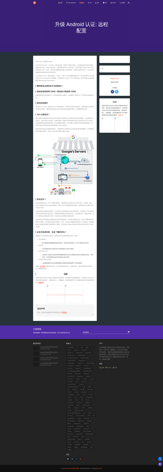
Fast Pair (90, 394)
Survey (69, 442)
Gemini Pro (79, 402)
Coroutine (81, 384)
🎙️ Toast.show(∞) (71, 2)
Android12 (86, 365)
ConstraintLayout (71, 384)
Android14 (78, 368)
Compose (83, 381)
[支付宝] (56, 294)
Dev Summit (90, 389)
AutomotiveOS (70, 376)
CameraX (85, 379)
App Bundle (78, 373)
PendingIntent (77, 428)
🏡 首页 (60, 2)
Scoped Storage (71, 439)
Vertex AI (69, 444)
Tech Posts (76, 442)
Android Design (82, 355)
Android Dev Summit (72, 358)
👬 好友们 (108, 367)
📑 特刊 (105, 2)
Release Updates (90, 434)
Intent (83, 407)
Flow (76, 397)
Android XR (70, 365)
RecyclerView (79, 434)
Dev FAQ (82, 389)
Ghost (100, 468)
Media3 (69, 423)
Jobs (84, 413)
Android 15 (84, 350)
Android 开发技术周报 (72, 468)
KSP (89, 415)
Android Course (71, 355)
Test (83, 442)
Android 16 (70, 352)
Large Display (70, 418)
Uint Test (89, 442)
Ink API (69, 407)
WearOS (69, 447)
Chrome (92, 379)
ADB (82, 347)
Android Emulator (84, 358)
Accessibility (70, 347)
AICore (69, 350)
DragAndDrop (70, 394)
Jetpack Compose (78, 410)
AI (92, 347)
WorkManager (84, 447)
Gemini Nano (70, 402)
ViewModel (77, 444)
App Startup (86, 373)
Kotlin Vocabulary (80, 415)
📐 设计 (97, 2)
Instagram (76, 407)
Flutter (81, 397)
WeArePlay (85, 444)
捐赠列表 (41, 282)
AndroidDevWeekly (87, 371)
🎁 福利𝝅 (81, 2)
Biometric (88, 376)
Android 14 (76, 350)
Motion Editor (77, 423)
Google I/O (87, 402)
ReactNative (70, 434)
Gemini (87, 400)
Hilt (94, 405)
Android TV (80, 363)
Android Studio (71, 363)
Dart (68, 389)
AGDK (87, 347)
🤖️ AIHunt (113, 2)
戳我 (116, 352)
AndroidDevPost (88, 368)
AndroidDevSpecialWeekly (73, 371)
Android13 (70, 368)
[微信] (74, 294)
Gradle (77, 405)
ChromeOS (70, 381)
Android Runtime (71, 360)
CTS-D (83, 386)
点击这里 (42, 266)
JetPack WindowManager (73, 413)
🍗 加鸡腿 (122, 2)
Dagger (89, 386)
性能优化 (69, 449)
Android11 (78, 365)
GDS (82, 400)
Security (80, 439)
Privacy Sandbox (87, 431)
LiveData (79, 418)
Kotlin (89, 413)
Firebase (69, 397)
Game (76, 400)
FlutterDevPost (89, 397)
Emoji (78, 394)
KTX (94, 415)
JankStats (90, 407)
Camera (78, 379)
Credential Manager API (73, 386)
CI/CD (77, 381)
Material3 (89, 421)
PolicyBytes (77, 431)
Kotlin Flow (70, 415)
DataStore (75, 389)
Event (84, 394)
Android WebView (90, 363)
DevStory (76, 392)
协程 (91, 447)
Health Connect (86, 405)
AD (77, 347)
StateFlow (87, 439)
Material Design (71, 421)
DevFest (69, 392)
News (88, 426)
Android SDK (82, 360)
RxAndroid (75, 436)
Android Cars (88, 352)
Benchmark (80, 376)
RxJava (83, 436)
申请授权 (64, 312)
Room (68, 436)
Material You (81, 421)
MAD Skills (86, 418)
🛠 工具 (90, 2)
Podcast (69, 431)
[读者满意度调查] (160, 464)
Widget (76, 447)
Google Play (70, 405)
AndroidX (69, 373)
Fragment (69, 400)
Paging (69, 428)
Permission (86, 428)
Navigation (86, 423)
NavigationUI (70, 426)
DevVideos (84, 392)
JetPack (69, 410)
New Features (80, 426)
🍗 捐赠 (101, 367)
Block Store (70, 379)
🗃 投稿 (115, 367)
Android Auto (79, 352)
